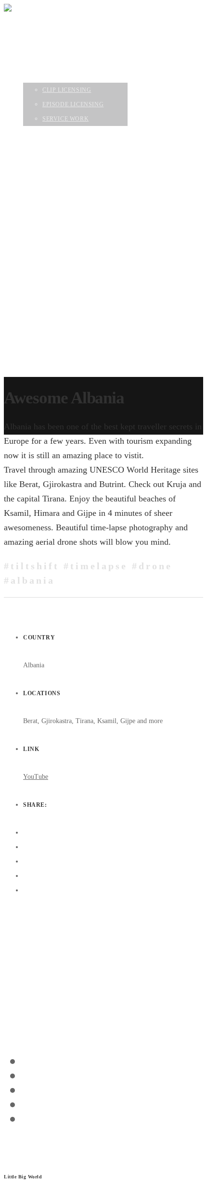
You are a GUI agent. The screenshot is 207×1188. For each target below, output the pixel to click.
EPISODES (38, 183)
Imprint (12, 1156)
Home (32, 168)
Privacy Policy (18, 1145)
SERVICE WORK (67, 255)
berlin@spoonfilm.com (35, 1008)
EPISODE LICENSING (74, 241)
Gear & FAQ (42, 284)
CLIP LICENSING (68, 226)
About (34, 197)
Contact (38, 269)
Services (39, 212)
